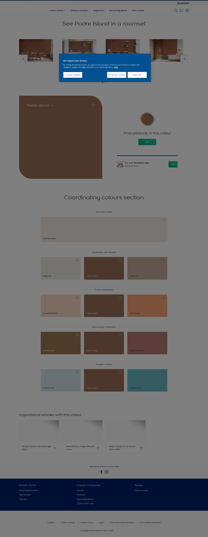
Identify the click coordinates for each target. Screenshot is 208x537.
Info (116, 67)
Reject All (137, 75)
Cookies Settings (73, 75)
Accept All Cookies (117, 75)
